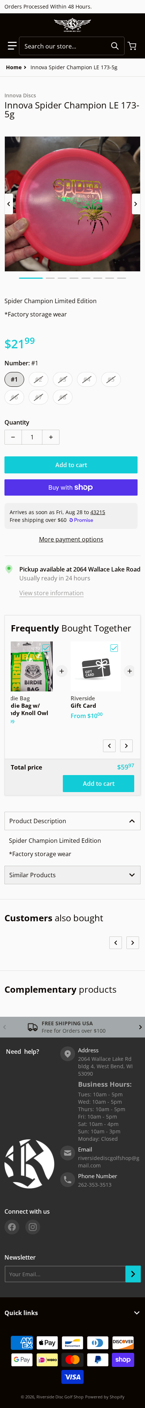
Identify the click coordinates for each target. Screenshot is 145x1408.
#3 (62, 379)
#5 (111, 379)
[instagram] (32, 1227)
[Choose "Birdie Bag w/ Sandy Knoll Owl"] (46, 648)
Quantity (16, 422)
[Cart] (133, 46)
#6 (14, 397)
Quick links (21, 1313)
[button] (12, 45)
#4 (86, 379)
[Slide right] (136, 204)
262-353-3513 (95, 1184)
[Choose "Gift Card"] (114, 648)
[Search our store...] (115, 46)
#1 (14, 379)
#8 (62, 397)
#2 (38, 379)
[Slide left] (9, 204)
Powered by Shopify (105, 1396)
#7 (38, 397)
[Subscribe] (133, 1274)
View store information (51, 593)
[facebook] (11, 1227)
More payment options (71, 539)
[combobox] (71, 46)
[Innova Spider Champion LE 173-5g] (31, 278)
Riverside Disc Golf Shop (60, 1396)
